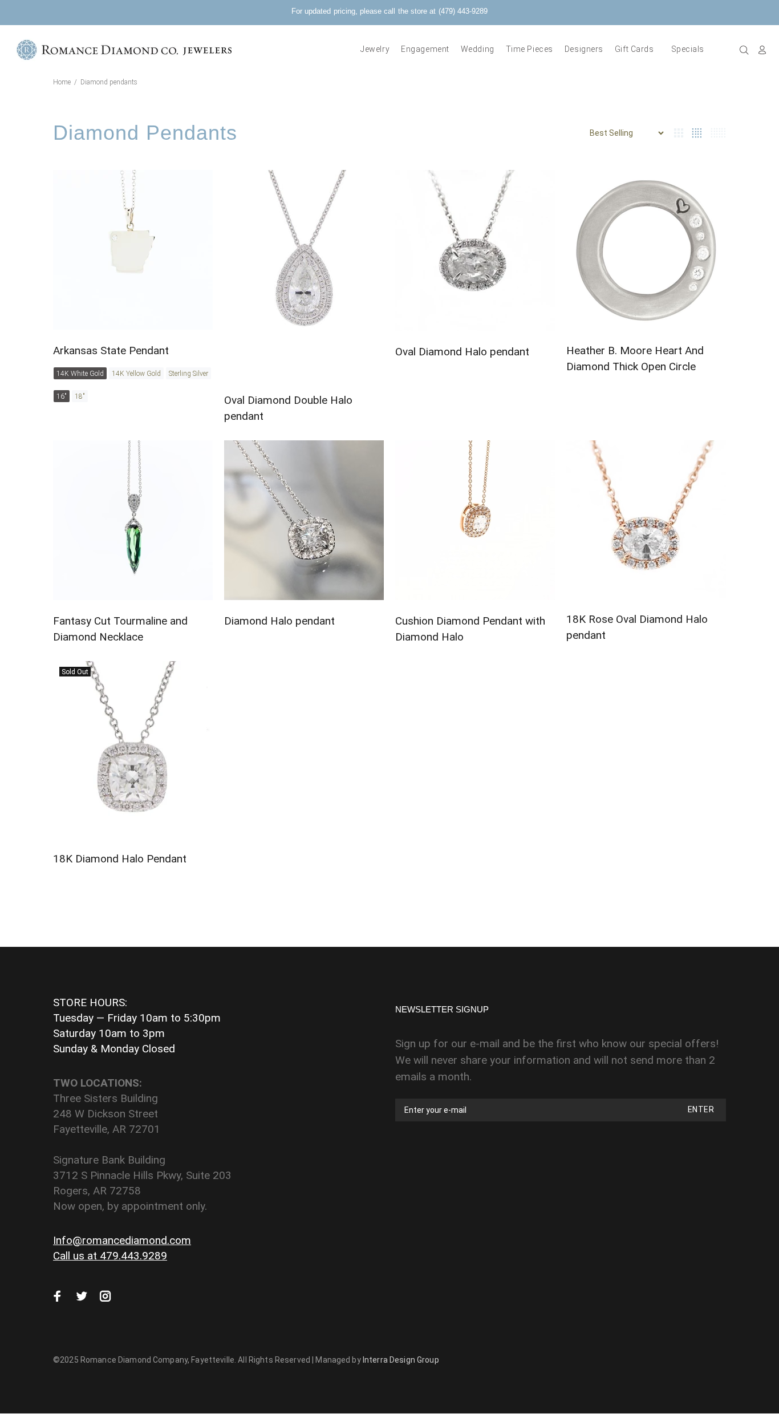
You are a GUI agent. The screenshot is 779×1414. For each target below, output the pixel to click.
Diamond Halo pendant (279, 620)
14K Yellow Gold (136, 374)
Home (62, 82)
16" (61, 396)
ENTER (701, 1109)
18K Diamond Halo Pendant (119, 858)
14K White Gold (80, 374)
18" (80, 396)
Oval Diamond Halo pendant (462, 351)
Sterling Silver (188, 374)
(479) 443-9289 (463, 11)
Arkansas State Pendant (111, 350)
